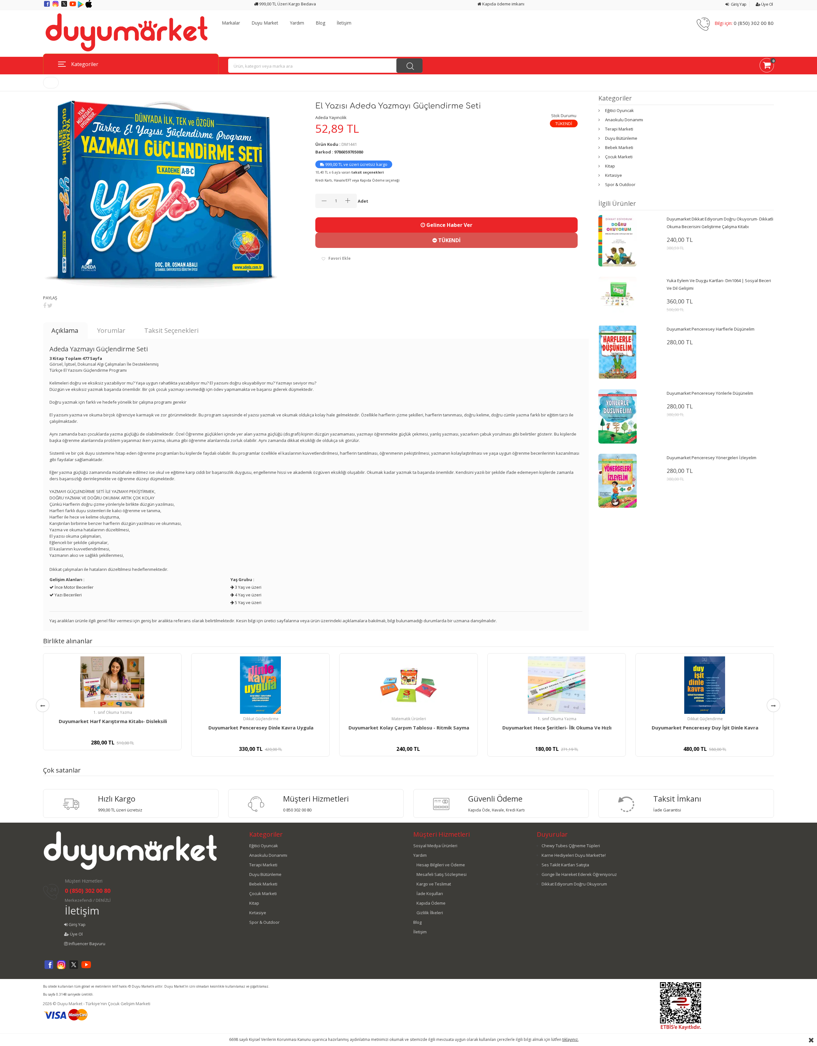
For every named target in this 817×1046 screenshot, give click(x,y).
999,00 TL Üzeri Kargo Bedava (287, 4)
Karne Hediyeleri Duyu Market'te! (574, 855)
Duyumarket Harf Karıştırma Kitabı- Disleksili (113, 721)
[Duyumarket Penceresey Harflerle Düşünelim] (617, 352)
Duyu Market (264, 23)
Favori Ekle (339, 258)
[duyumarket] (126, 32)
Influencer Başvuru (86, 943)
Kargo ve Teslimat (433, 884)
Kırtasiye (613, 175)
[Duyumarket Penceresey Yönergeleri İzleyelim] (617, 480)
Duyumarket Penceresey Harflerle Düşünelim (710, 329)
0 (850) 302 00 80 (754, 23)
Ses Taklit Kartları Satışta (565, 865)
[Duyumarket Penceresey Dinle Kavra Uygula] (260, 685)
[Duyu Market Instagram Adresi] (56, 6)
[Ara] (409, 65)
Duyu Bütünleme (621, 138)
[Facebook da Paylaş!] (44, 305)
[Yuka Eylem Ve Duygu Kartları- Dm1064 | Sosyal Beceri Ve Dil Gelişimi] (617, 295)
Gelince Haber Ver (448, 224)
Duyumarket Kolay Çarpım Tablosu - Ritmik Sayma (409, 727)
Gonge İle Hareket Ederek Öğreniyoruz (579, 874)
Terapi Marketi (619, 129)
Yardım (297, 23)
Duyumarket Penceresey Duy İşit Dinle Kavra (705, 727)
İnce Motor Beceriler (74, 587)
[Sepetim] (767, 66)
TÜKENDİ (449, 240)
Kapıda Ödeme (431, 903)
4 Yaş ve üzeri (247, 595)
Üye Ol (766, 4)
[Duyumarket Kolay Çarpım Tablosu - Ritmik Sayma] (408, 685)
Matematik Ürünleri (409, 718)
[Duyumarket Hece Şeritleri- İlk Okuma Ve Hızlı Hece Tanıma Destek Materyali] (557, 685)
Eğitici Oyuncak (619, 110)
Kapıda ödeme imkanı (502, 4)
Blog (320, 23)
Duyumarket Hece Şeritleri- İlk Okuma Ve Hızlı (556, 727)
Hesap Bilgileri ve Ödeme (440, 865)
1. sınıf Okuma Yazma (113, 712)
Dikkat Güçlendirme (261, 718)
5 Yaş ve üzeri (247, 602)
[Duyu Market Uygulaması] (81, 6)
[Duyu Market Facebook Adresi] (47, 6)
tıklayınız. (570, 1039)
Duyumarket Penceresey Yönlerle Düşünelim (710, 393)
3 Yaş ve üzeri (247, 587)
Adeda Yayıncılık (331, 117)
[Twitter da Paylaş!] (50, 305)
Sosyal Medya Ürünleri (435, 845)
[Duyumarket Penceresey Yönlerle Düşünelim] (617, 416)
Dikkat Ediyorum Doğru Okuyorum (574, 884)
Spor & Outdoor (620, 184)
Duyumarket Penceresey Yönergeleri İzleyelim (711, 457)
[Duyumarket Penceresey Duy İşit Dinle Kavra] (705, 685)
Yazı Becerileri (68, 595)
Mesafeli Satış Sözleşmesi (441, 874)
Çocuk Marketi (619, 157)
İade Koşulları (429, 893)
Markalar (231, 23)
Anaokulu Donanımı (624, 120)
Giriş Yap (738, 4)
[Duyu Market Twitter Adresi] (64, 6)
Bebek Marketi (619, 147)
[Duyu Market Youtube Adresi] (73, 6)
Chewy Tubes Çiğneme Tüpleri (571, 845)
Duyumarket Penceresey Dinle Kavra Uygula (260, 727)
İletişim (344, 23)
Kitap (610, 166)
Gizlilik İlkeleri (429, 912)
